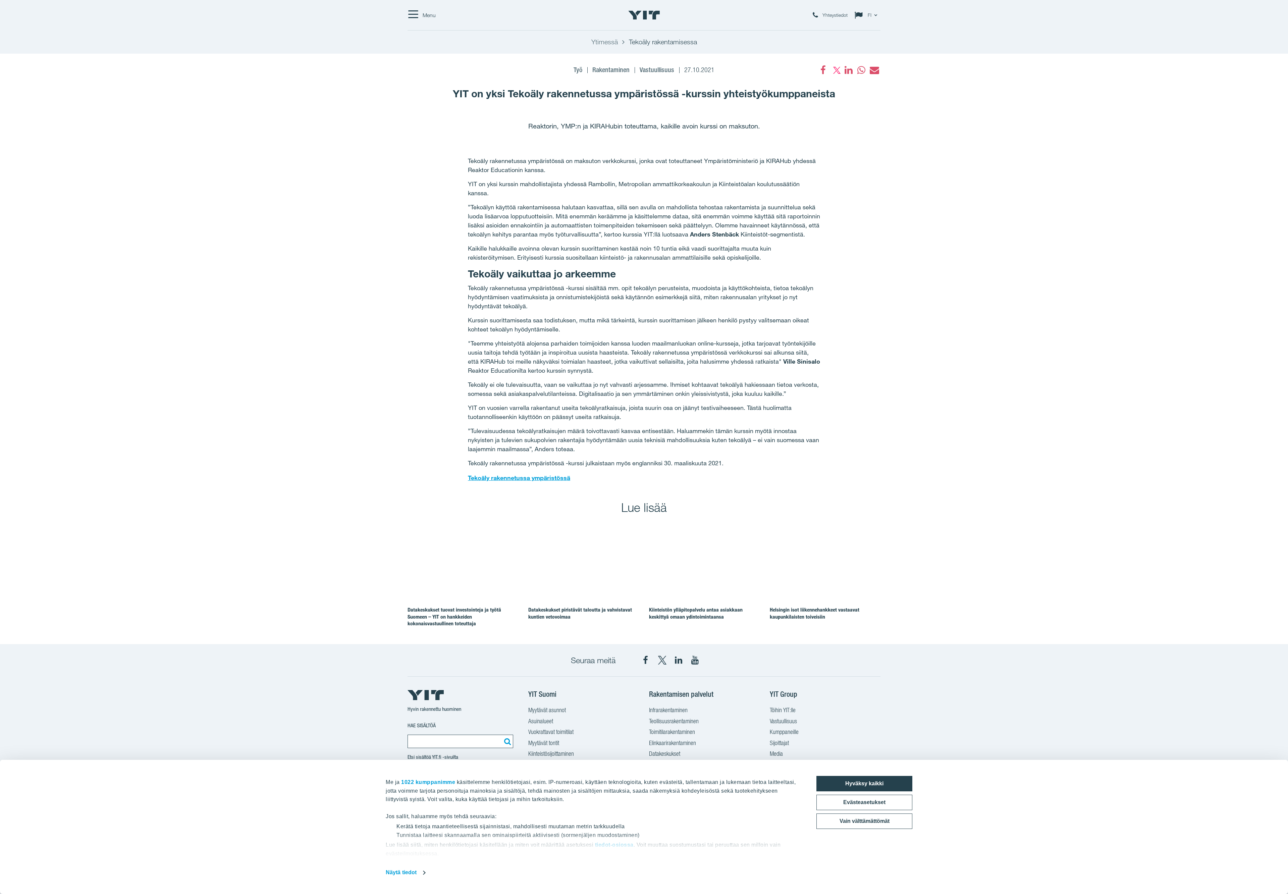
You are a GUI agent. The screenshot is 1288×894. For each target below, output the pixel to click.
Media (776, 753)
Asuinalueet (540, 721)
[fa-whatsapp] (861, 70)
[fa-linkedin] (848, 70)
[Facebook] (823, 70)
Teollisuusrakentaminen (674, 721)
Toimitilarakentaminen (672, 731)
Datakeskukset (664, 753)
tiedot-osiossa (614, 845)
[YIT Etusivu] (644, 15)
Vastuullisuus (783, 721)
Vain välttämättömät (865, 821)
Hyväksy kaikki (864, 783)
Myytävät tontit (543, 742)
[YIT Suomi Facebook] (645, 660)
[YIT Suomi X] (662, 660)
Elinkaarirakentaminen (672, 742)
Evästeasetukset (864, 802)
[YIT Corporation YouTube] (695, 660)
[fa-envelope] (874, 70)
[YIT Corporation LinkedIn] (678, 660)
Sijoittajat (779, 742)
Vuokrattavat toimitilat (551, 731)
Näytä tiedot (401, 872)
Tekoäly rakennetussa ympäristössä (519, 478)
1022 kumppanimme (428, 782)
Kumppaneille (784, 731)
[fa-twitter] (835, 70)
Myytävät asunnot (547, 710)
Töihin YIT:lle (783, 710)
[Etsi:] (506, 741)
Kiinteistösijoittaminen (551, 753)
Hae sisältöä (422, 725)
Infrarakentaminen (668, 710)
